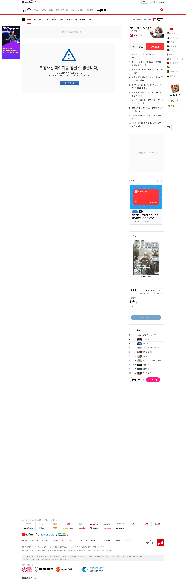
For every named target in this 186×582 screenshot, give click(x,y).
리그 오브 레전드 (149, 335)
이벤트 (132, 181)
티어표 (172, 67)
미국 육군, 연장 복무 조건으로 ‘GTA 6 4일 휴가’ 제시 (147, 94)
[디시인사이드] (120, 528)
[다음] (55, 524)
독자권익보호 (82, 541)
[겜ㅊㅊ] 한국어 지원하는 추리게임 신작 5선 (147, 55)
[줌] (81, 524)
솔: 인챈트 (173, 33)
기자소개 (127, 541)
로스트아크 (146, 373)
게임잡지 (133, 236)
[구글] (42, 524)
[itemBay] (120, 524)
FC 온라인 (146, 339)
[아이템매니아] (42, 528)
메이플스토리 (147, 352)
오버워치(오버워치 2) (150, 348)
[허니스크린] (68, 528)
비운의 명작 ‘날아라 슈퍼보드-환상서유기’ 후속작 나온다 (147, 78)
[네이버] (28, 524)
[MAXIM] (133, 524)
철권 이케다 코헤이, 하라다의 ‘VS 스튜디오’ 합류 (148, 71)
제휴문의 (35, 541)
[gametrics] (28, 528)
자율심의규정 (95, 541)
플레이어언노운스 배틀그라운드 (155, 360)
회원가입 (152, 2)
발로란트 (146, 343)
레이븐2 (172, 50)
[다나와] (107, 524)
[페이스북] (48, 534)
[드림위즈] (158, 524)
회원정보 (117, 541)
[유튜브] (29, 534)
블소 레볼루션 (174, 63)
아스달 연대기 (174, 55)
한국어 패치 (174, 71)
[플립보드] (94, 528)
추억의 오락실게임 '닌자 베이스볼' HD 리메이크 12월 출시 (147, 86)
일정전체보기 (146, 317)
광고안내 (45, 541)
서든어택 (146, 365)
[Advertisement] (71, 32)
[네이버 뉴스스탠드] (63, 534)
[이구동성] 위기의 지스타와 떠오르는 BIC (146, 117)
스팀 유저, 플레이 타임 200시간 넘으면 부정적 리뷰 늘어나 (147, 63)
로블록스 (146, 369)
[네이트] (68, 524)
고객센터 (107, 541)
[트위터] (38, 534)
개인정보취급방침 (68, 541)
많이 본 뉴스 (137, 47)
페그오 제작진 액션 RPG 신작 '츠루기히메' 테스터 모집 (147, 101)
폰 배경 (172, 76)
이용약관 (55, 541)
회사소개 (25, 541)
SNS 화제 (154, 47)
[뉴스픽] (81, 528)
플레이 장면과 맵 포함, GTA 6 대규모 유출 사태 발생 (147, 124)
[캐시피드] (107, 528)
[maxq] (145, 524)
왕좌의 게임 (174, 38)
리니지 (145, 356)
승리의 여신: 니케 (176, 59)
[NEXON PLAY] (94, 524)
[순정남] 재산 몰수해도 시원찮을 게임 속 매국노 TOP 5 (148, 109)
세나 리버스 (174, 46)
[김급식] (55, 528)
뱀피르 (172, 42)
